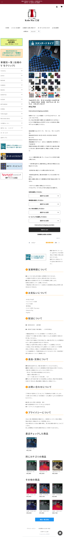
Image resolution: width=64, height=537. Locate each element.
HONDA (3, 109)
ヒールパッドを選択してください (38, 217)
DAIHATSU (3, 94)
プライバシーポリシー (31, 528)
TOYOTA (3, 71)
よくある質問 (55, 27)
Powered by (42, 534)
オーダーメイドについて (44, 27)
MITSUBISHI (4, 104)
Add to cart (44, 229)
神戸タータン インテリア (7, 128)
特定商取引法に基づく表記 (44, 528)
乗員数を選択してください (36, 200)
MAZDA (3, 90)
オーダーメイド (4, 133)
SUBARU (3, 85)
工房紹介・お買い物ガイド (29, 27)
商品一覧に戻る (44, 519)
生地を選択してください (35, 192)
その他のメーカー (5, 123)
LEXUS (2, 75)
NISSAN (3, 80)
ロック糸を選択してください (36, 208)
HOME (7, 27)
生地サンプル (4, 137)
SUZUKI (3, 99)
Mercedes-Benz (5, 118)
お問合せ (26, 31)
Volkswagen (4, 113)
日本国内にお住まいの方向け (44, 234)
